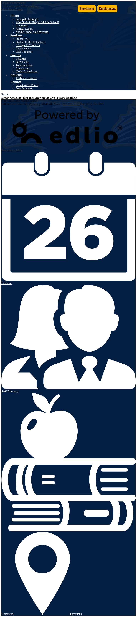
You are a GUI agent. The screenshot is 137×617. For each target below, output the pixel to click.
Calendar (21, 58)
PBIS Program (24, 51)
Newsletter (22, 25)
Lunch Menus (23, 48)
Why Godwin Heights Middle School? (37, 22)
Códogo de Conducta (28, 45)
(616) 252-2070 (71, 104)
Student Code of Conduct (30, 42)
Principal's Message (27, 19)
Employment (107, 8)
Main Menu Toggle (12, 9)
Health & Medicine (26, 71)
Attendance (22, 68)
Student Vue (23, 38)
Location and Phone (27, 85)
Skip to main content (13, 2)
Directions (76, 613)
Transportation (24, 64)
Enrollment (87, 8)
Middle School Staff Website (32, 31)
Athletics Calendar (26, 78)
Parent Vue (22, 61)
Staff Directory (24, 88)
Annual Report (24, 28)
